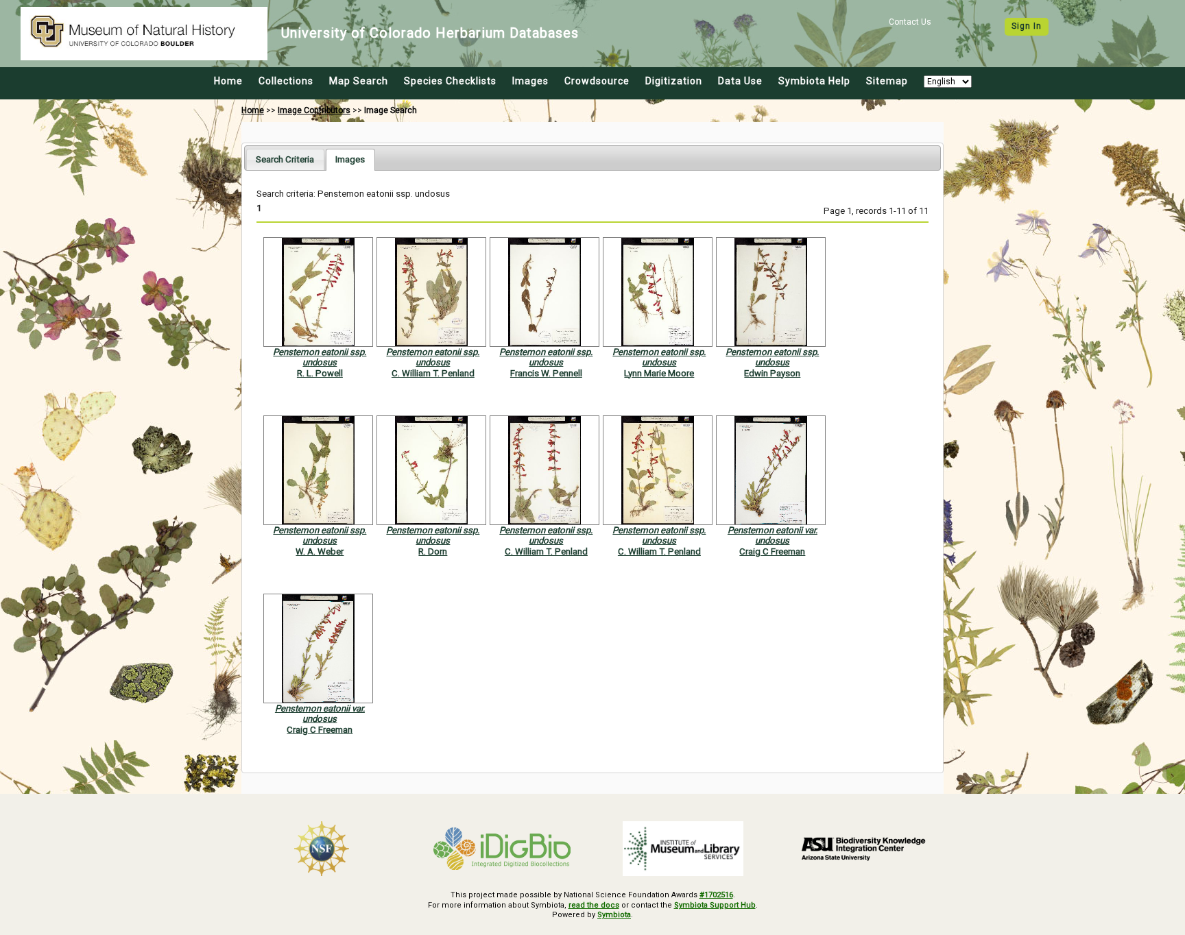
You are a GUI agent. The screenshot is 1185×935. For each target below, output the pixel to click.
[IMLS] (683, 848)
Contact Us (910, 22)
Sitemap (887, 80)
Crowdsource (597, 80)
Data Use (740, 80)
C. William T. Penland (433, 373)
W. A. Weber (320, 551)
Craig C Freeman (772, 551)
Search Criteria (285, 159)
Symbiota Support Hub (715, 905)
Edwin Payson (772, 373)
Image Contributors (314, 110)
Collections (286, 80)
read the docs (593, 905)
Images (530, 80)
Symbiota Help (814, 80)
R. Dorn (432, 551)
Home (228, 80)
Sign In (1027, 26)
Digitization (673, 80)
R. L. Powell (320, 373)
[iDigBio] (502, 848)
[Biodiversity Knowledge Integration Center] (864, 848)
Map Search (358, 80)
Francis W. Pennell (546, 373)
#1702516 (716, 894)
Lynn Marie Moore (659, 373)
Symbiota (614, 914)
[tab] (285, 159)
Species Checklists (450, 80)
